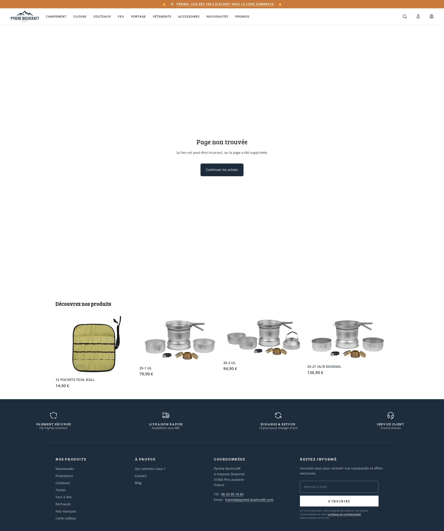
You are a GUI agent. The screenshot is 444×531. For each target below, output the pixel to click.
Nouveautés (217, 16)
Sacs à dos (64, 497)
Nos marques (66, 511)
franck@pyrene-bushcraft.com (249, 499)
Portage (138, 16)
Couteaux (102, 16)
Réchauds (63, 504)
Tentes (61, 490)
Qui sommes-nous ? (150, 468)
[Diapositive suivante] (130, 345)
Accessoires (189, 16)
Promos (242, 16)
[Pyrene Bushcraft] (24, 16)
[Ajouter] (129, 368)
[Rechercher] (404, 16)
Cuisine (79, 16)
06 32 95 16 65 (232, 494)
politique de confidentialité (344, 514)
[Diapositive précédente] (62, 345)
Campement (56, 16)
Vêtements (162, 16)
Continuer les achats (222, 169)
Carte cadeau (66, 518)
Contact (141, 476)
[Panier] (431, 16)
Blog (138, 483)
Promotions (64, 476)
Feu (121, 16)
